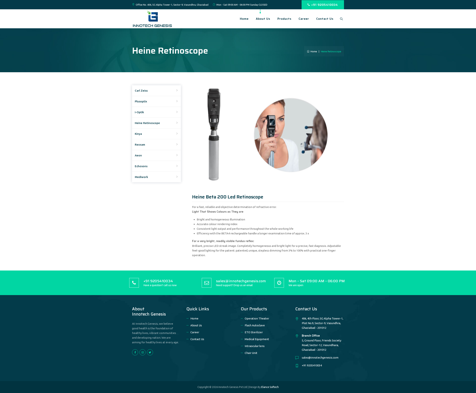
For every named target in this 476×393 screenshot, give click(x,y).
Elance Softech (270, 387)
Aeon (138, 155)
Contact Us (324, 18)
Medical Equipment (257, 339)
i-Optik (139, 112)
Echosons (141, 166)
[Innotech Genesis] (152, 18)
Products (284, 18)
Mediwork (141, 177)
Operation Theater (257, 318)
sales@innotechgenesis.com (320, 357)
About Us (263, 18)
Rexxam (140, 144)
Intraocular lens (255, 346)
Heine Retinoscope (147, 123)
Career (304, 18)
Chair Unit (251, 352)
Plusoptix (141, 101)
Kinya (138, 133)
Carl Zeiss (141, 90)
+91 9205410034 (324, 4)
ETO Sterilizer (254, 332)
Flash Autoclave (255, 325)
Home (244, 18)
